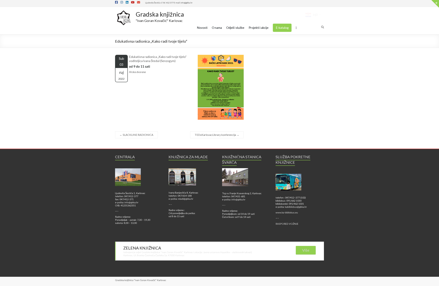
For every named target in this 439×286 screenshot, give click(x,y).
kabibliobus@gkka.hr (296, 206)
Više (305, 250)
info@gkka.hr (131, 202)
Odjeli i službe (235, 27)
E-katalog (282, 27)
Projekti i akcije (259, 27)
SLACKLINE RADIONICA (136, 134)
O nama (217, 27)
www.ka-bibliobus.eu (287, 212)
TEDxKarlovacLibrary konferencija (217, 134)
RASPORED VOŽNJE (287, 223)
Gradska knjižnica (160, 14)
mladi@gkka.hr (185, 198)
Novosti (202, 27)
